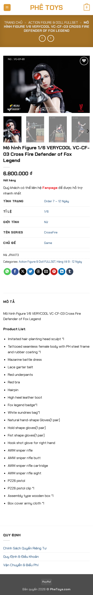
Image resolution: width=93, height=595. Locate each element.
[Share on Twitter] (30, 271)
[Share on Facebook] (15, 271)
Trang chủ (13, 22)
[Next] (83, 84)
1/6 (46, 211)
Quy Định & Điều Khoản (21, 556)
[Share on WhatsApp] (7, 271)
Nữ (46, 222)
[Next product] (42, 38)
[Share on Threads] (38, 271)
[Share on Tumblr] (69, 271)
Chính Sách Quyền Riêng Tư (24, 548)
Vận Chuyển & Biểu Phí (20, 565)
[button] (7, 7)
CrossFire (51, 232)
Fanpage (50, 187)
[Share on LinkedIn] (61, 271)
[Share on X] (22, 271)
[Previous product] (50, 38)
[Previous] (10, 84)
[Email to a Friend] (46, 271)
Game (48, 243)
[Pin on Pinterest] (54, 271)
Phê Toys (46, 7)
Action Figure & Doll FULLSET (53, 22)
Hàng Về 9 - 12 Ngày (69, 262)
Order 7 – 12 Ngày (56, 201)
